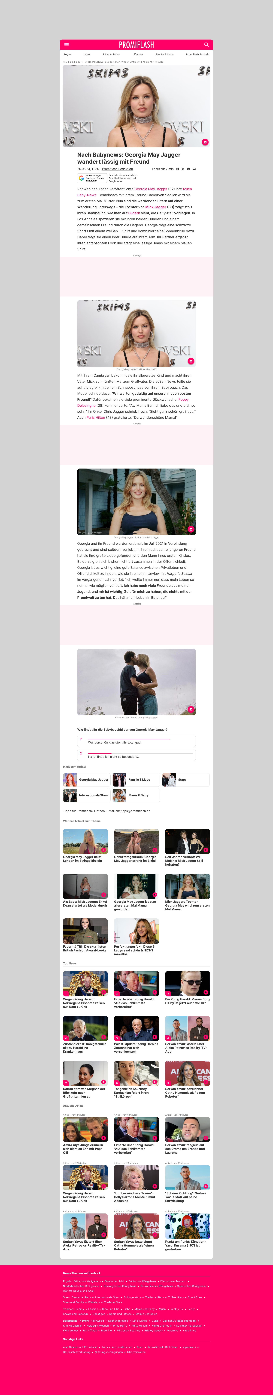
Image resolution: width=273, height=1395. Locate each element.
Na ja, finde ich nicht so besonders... (114, 757)
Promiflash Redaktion (117, 169)
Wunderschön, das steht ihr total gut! (114, 742)
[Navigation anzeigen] (66, 44)
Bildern (134, 213)
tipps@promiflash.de (135, 811)
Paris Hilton (96, 417)
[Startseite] (136, 45)
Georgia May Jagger (150, 189)
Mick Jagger (155, 207)
